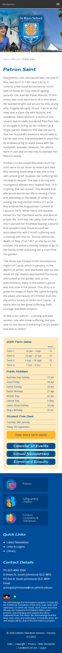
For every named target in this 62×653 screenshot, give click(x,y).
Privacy (32, 643)
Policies (27, 484)
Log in (43, 647)
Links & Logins (16, 546)
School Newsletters (31, 454)
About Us (15, 59)
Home (6, 59)
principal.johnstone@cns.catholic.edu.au (27, 587)
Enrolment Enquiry (31, 461)
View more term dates (31, 435)
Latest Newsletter (18, 542)
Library (11, 551)
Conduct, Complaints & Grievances (30, 518)
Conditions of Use (27, 647)
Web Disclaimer (46, 643)
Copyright (20, 643)
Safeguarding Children (30, 500)
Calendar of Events (31, 446)
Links (10, 643)
